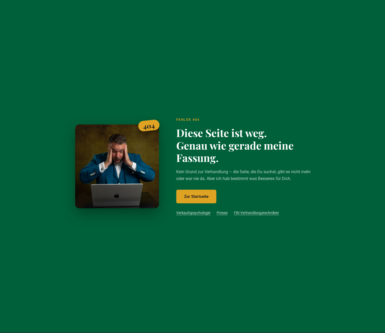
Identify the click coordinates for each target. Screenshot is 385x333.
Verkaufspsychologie (193, 213)
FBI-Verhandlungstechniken (256, 213)
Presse (222, 213)
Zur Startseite (196, 196)
